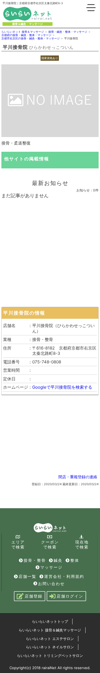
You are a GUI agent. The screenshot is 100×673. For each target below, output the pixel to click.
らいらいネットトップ (50, 621)
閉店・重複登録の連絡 (77, 476)
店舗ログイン (70, 596)
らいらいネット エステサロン (50, 638)
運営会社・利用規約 (64, 576)
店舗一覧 (27, 576)
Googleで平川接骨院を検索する (62, 387)
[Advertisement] (50, 251)
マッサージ (51, 567)
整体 (74, 560)
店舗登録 (33, 596)
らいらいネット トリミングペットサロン (50, 655)
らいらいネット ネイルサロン (50, 647)
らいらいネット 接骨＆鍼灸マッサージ (50, 630)
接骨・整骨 (35, 560)
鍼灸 (58, 560)
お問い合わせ (51, 583)
